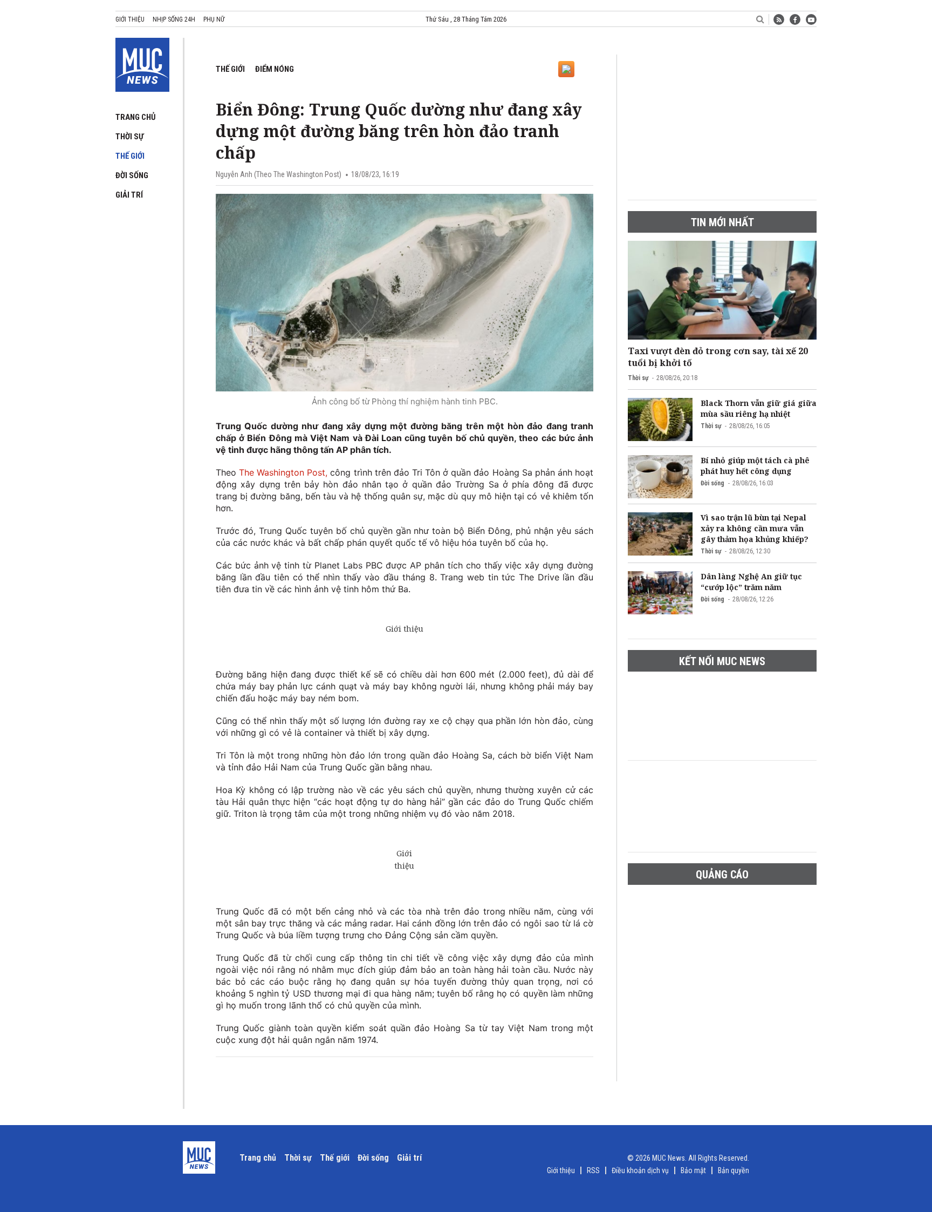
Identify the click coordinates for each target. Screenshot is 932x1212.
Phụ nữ (213, 19)
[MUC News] (142, 63)
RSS (593, 1170)
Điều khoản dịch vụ (640, 1170)
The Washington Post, (283, 472)
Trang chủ (135, 117)
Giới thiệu (130, 19)
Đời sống (131, 175)
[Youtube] (811, 19)
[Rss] (778, 19)
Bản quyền (733, 1170)
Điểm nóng (274, 69)
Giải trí (129, 195)
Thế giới (130, 156)
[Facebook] (795, 19)
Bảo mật (693, 1170)
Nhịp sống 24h (174, 19)
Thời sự (129, 136)
